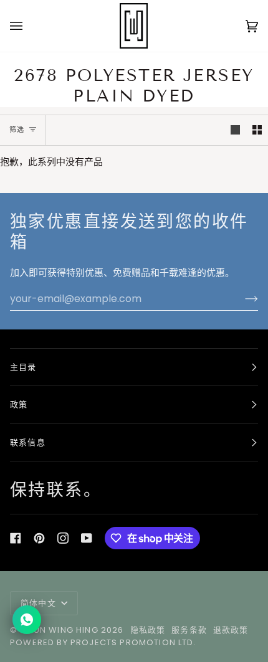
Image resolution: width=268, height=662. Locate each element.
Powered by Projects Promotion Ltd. (103, 642)
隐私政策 (148, 630)
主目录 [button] (23, 367)
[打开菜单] (28, 26)
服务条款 (189, 630)
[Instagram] (63, 538)
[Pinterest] (39, 538)
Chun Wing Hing (59, 630)
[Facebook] (15, 538)
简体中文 (40, 603)
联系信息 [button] (27, 442)
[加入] (241, 298)
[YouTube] (86, 538)
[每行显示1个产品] (235, 130)
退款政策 (231, 630)
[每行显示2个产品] (257, 130)
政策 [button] (18, 404)
